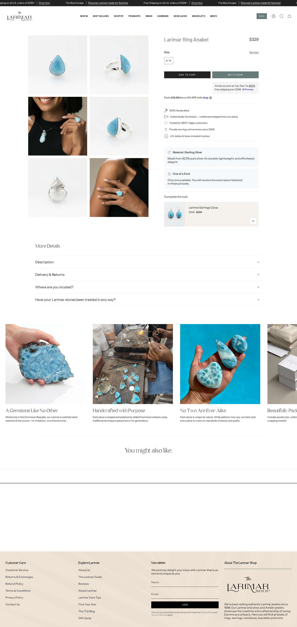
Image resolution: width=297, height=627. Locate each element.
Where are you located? (54, 287)
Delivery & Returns (49, 275)
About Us (84, 570)
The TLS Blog (86, 611)
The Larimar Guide (90, 577)
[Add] (253, 221)
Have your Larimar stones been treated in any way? (75, 300)
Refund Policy (14, 583)
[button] (118, 16)
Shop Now (44, 2)
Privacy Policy (14, 597)
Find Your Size (87, 604)
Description (44, 262)
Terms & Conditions (18, 590)
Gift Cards (84, 618)
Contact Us (13, 604)
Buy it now (235, 74)
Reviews (83, 583)
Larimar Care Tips (89, 597)
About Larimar (87, 590)
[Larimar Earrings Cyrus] (174, 214)
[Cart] (289, 16)
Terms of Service (159, 615)
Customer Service (17, 570)
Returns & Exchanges (19, 577)
